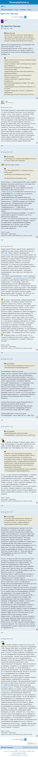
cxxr (7, 431)
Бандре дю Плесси (7, 687)
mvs (7, 363)
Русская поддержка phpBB (19, 753)
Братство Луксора (9, 13)
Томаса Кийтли (6, 255)
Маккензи (10, 191)
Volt (7, 156)
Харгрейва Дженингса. (20, 278)
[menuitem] (3, 6)
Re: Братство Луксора (10, 26)
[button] (21, 17)
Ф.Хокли (15, 199)
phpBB (15, 751)
